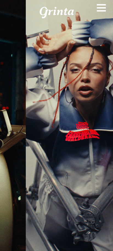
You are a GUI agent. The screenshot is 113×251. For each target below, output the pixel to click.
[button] (56, 125)
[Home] (56, 12)
